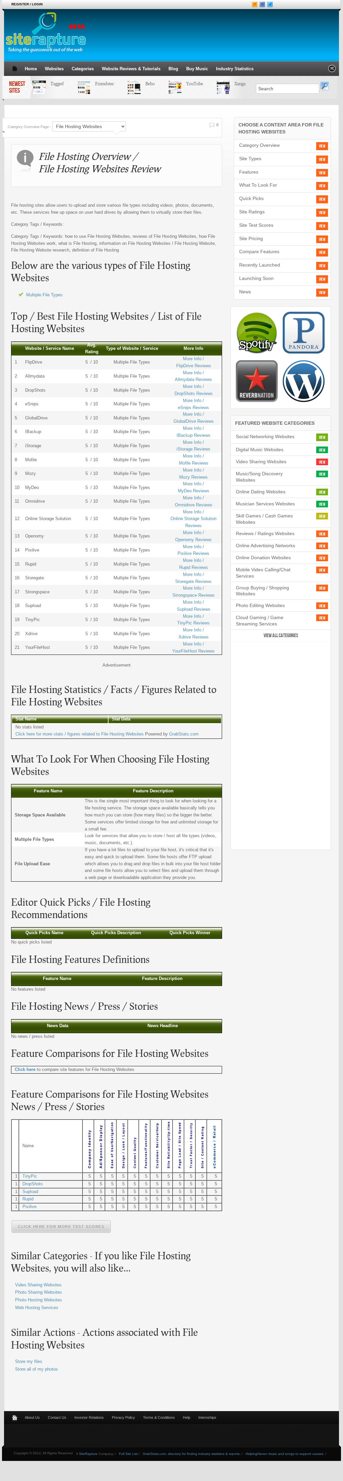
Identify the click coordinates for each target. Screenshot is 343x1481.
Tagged (51, 83)
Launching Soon (256, 278)
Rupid (27, 1198)
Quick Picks (251, 198)
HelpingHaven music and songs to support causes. (285, 1454)
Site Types (250, 158)
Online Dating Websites (260, 491)
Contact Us (57, 1417)
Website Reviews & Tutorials (131, 68)
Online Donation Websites (263, 557)
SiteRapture (88, 1454)
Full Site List (128, 1454)
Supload (30, 1191)
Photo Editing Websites (260, 605)
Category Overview (259, 145)
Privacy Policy (123, 1417)
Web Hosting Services (36, 1307)
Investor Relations (89, 1417)
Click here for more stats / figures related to (79, 733)
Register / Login (27, 4)
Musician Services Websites (265, 503)
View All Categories (281, 635)
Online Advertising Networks (265, 545)
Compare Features (259, 251)
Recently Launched (259, 265)
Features (248, 172)
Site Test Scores (256, 225)
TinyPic (29, 1176)
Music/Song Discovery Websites (259, 477)
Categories (83, 68)
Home (31, 68)
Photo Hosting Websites (38, 1299)
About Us (32, 1417)
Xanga (233, 83)
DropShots (32, 1183)
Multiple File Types (44, 294)
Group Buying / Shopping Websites (262, 591)
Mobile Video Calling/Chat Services (263, 573)
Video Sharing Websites (38, 1284)
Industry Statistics (235, 68)
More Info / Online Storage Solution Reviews (193, 518)
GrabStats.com (184, 733)
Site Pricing (251, 238)
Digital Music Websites (259, 449)
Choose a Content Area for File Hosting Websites (281, 128)
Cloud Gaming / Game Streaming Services (259, 620)
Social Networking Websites (265, 436)
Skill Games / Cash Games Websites (264, 519)
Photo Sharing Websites (38, 1292)
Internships (207, 1417)
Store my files (28, 1361)
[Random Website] (332, 70)
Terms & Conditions (159, 1417)
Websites (54, 68)
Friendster (98, 83)
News (245, 291)
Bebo (144, 83)
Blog (173, 68)
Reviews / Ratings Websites (265, 533)
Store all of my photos (36, 1369)
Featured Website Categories (275, 423)
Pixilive (29, 1206)
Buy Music (197, 68)
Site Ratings (252, 211)
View (322, 146)
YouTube (188, 83)
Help (186, 1417)
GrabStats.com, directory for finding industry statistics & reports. (192, 1454)
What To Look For (258, 185)
